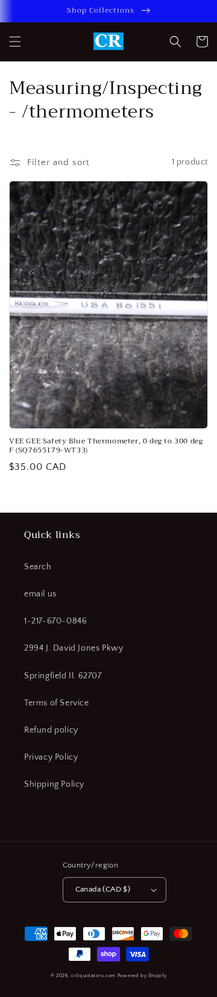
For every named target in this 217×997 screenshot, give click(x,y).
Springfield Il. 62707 (63, 676)
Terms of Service (56, 703)
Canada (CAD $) (103, 889)
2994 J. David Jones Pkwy (73, 648)
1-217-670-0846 (55, 621)
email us (40, 594)
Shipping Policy (54, 784)
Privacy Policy (51, 757)
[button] (15, 41)
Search (38, 567)
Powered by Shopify (142, 975)
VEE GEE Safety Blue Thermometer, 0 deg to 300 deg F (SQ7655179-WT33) (106, 446)
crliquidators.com (93, 975)
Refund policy (51, 730)
